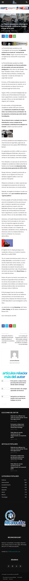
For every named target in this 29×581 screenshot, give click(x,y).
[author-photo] (14, 358)
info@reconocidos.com (14, 551)
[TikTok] (16, 566)
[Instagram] (12, 566)
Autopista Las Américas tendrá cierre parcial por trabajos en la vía (18, 398)
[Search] (26, 2)
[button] (2, 2)
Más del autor (14, 376)
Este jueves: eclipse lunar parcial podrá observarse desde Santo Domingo (18, 382)
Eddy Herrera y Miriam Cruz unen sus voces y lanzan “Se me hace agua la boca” (19, 417)
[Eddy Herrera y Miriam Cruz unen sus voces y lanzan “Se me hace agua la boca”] (5, 418)
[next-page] (5, 404)
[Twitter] (7, 36)
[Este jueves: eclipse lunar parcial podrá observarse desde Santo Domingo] (6, 383)
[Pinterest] (10, 36)
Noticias (9, 21)
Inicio (2, 12)
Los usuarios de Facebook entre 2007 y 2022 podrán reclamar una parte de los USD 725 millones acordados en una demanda (21, 340)
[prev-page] (3, 404)
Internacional (8, 12)
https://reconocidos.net (14, 362)
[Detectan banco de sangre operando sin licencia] (6, 391)
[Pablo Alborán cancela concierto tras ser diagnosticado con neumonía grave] (5, 434)
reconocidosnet (6, 30)
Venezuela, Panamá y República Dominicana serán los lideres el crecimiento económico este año (8, 339)
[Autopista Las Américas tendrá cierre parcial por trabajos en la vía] (6, 400)
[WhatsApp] (14, 36)
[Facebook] (3, 36)
